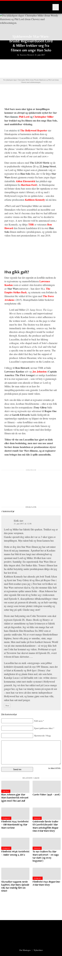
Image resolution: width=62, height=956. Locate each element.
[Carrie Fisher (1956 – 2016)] (47, 787)
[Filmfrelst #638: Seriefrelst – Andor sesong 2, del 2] (15, 844)
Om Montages (25, 950)
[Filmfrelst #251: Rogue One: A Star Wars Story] (47, 874)
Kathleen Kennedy (35, 199)
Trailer (37, 818)
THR (31, 224)
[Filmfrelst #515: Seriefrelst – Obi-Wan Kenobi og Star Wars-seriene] (15, 814)
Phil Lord (24, 116)
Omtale (6, 791)
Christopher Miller (43, 116)
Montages (8, 5)
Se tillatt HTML (54, 768)
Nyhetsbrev (38, 950)
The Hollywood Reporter (33, 130)
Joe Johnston (39, 371)
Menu (55, 7)
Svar (7, 705)
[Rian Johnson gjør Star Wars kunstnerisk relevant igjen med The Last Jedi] (15, 787)
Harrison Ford (29, 185)
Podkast (6, 818)
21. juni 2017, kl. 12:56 (22, 523)
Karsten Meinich (27, 54)
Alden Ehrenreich (25, 181)
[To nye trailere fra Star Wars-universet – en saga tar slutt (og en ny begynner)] (47, 844)
